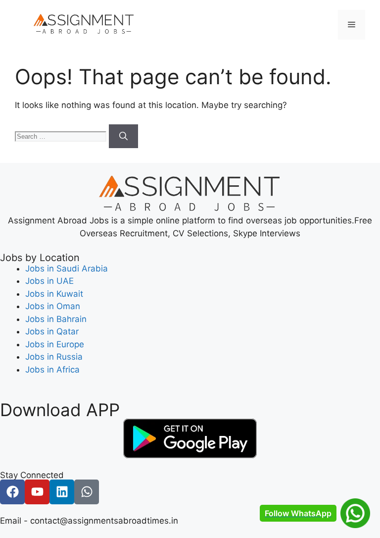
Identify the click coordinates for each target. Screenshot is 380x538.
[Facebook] (12, 492)
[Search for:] (62, 136)
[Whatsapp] (86, 492)
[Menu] (351, 25)
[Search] (123, 136)
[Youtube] (37, 492)
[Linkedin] (61, 492)
